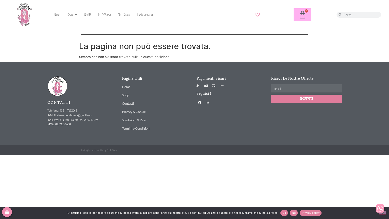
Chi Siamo (124, 14)
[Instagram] (208, 102)
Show (7, 212)
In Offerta (104, 14)
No (294, 212)
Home (57, 14)
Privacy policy (311, 212)
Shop (70, 14)
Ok (284, 212)
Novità (87, 14)
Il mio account (145, 14)
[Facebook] (200, 102)
